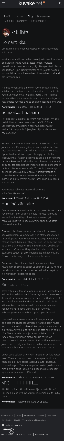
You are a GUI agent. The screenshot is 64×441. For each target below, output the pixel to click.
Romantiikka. (14, 42)
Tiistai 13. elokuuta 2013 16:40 (32, 198)
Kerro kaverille (7, 415)
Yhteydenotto (29, 415)
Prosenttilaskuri (41, 434)
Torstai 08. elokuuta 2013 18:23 (32, 279)
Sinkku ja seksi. (16, 285)
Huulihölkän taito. (18, 204)
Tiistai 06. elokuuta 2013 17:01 (32, 401)
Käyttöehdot (6, 420)
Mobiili (17, 420)
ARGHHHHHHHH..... (20, 383)
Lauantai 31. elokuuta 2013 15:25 (34, 107)
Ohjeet (18, 415)
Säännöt (40, 415)
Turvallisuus (51, 415)
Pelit (30, 434)
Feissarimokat (7, 434)
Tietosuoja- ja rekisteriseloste (34, 420)
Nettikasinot (21, 434)
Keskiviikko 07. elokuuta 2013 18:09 (35, 377)
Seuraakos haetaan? (20, 112)
